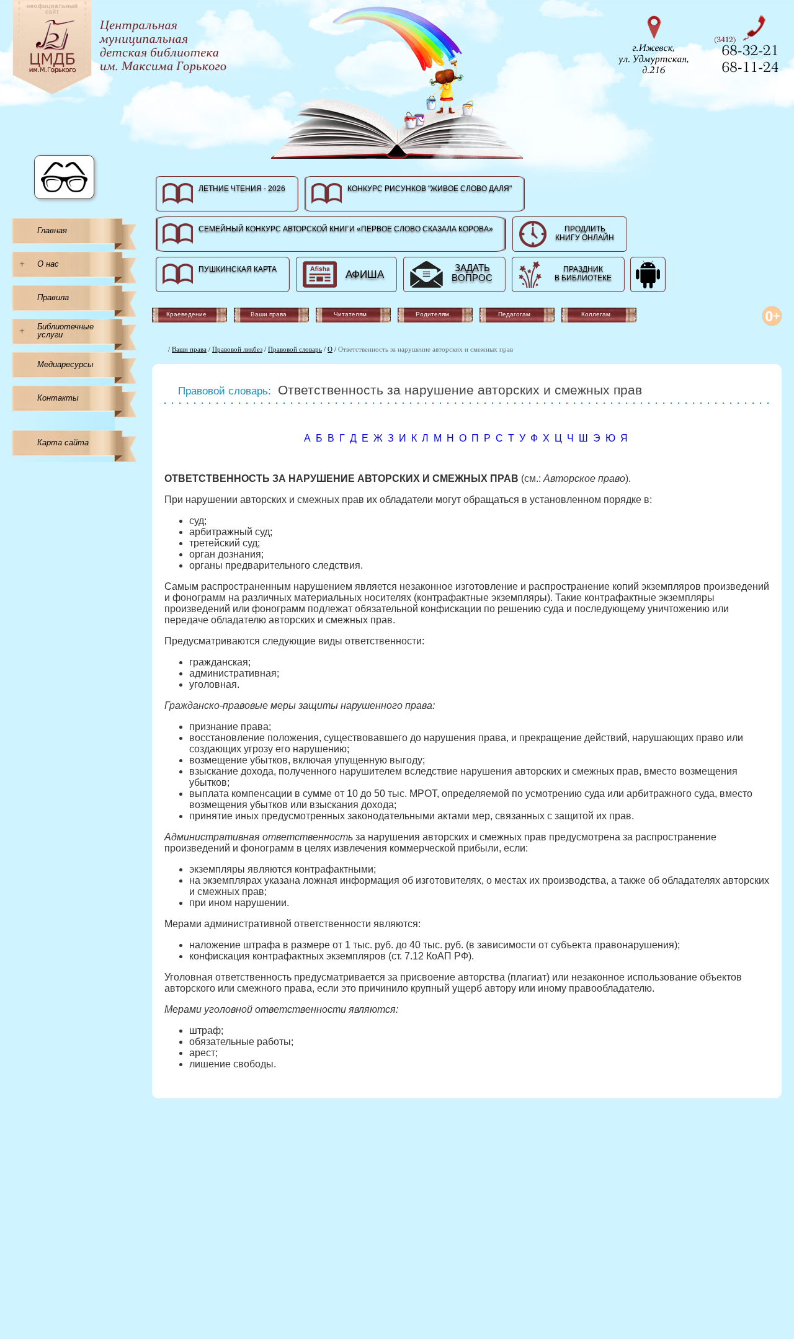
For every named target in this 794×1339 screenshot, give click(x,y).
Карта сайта (63, 442)
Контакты (58, 398)
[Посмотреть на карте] (658, 43)
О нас (48, 264)
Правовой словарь (295, 349)
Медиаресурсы (65, 364)
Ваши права (189, 349)
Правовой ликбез (237, 349)
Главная (52, 230)
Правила (53, 297)
